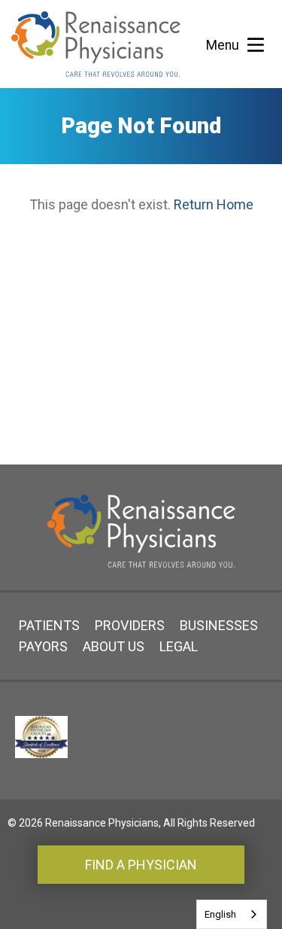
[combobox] (231, 914)
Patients (49, 625)
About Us (113, 646)
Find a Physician (141, 865)
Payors (43, 646)
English (220, 914)
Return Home (213, 204)
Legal (178, 646)
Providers (130, 625)
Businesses (219, 625)
